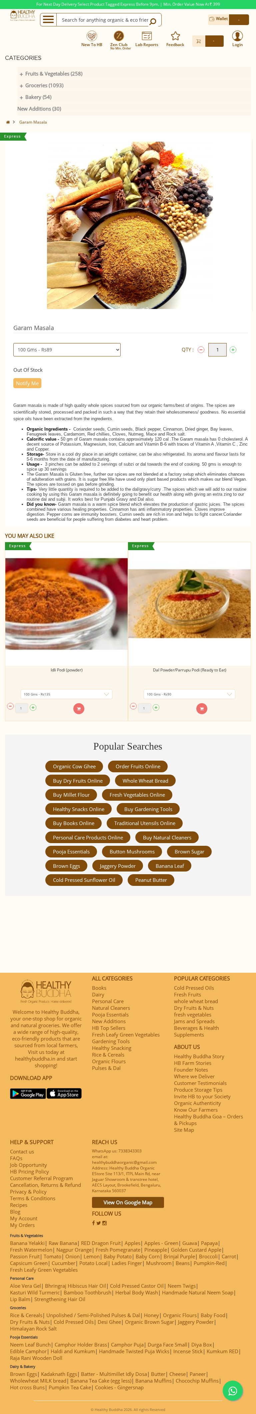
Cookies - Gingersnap (119, 1387)
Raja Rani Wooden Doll (36, 1358)
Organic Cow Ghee (74, 766)
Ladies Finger (127, 1263)
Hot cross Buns (27, 1387)
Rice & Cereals (108, 1054)
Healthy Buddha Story (199, 1056)
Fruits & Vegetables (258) (53, 73)
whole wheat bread (145, 780)
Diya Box (201, 1344)
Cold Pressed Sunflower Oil (84, 880)
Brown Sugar (189, 851)
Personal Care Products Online (88, 837)
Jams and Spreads (194, 1021)
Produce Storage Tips (198, 1089)
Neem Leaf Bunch (30, 1344)
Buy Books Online (73, 823)
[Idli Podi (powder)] (66, 604)
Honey (151, 1315)
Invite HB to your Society (202, 1096)
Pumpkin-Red (209, 1263)
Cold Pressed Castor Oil (137, 1285)
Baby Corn (148, 1256)
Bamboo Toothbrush (87, 1292)
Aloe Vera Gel (25, 1285)
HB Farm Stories (192, 1063)
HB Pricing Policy (29, 1171)
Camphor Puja (127, 1344)
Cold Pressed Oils (194, 987)
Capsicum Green (29, 1263)
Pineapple (155, 1249)
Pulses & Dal (106, 1068)
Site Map (184, 1129)
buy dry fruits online (78, 780)
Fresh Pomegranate (118, 1249)
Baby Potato (118, 1256)
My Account (23, 1218)
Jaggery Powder (118, 865)
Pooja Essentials (71, 851)
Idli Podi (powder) (67, 670)
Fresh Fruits (187, 994)
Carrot (229, 1256)
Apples (132, 1243)
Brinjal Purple (179, 1256)
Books (99, 987)
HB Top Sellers (108, 1028)
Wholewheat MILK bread (38, 1380)
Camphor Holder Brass (81, 1344)
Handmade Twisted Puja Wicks (134, 1351)
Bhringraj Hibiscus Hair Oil (75, 1285)
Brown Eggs (66, 865)
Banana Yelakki (27, 1243)
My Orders (22, 1225)
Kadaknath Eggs (59, 1374)
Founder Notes (191, 1069)
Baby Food (213, 1315)
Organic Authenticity (197, 1103)
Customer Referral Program (41, 1178)
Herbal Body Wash (136, 1292)
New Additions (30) (39, 108)
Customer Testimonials (200, 1083)
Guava (189, 1243)
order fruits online (138, 766)
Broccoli (208, 1256)
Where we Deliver (194, 1076)
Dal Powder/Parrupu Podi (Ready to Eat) (189, 670)
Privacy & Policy (28, 1191)
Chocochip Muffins (197, 1380)
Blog (15, 1211)
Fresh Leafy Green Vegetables (126, 1034)
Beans (183, 1263)
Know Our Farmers (196, 1109)
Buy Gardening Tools (148, 809)
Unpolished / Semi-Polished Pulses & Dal (93, 1315)
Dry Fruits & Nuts (194, 1007)
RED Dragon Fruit (101, 1243)
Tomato (52, 1256)
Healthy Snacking (111, 1048)
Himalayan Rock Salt (33, 1328)
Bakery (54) (38, 97)
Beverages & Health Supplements (196, 1031)
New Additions (109, 1021)
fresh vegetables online (137, 794)
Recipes (18, 1205)
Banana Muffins (153, 1380)
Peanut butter (151, 880)
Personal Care (108, 1001)
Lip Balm (20, 1299)
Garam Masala (33, 122)
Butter (158, 1374)
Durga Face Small (167, 1344)
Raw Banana (63, 1243)
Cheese (177, 1374)
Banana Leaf (170, 865)
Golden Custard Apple (196, 1249)
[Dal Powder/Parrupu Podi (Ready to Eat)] (189, 604)
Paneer (198, 1374)
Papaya (209, 1243)
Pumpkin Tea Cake (70, 1387)
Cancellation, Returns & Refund (45, 1185)
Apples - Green (161, 1243)
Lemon (92, 1256)
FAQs (16, 1158)
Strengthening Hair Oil (59, 1299)
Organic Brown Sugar (149, 1321)
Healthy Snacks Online (78, 809)
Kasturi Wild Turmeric (35, 1292)
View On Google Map (128, 1202)
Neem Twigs (182, 1285)
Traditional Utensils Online (144, 823)
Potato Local (93, 1263)
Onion (72, 1256)
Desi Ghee (109, 1321)
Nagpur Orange (74, 1249)
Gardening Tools (111, 1041)
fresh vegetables (192, 1014)
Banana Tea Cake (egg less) (100, 1380)
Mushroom (159, 1263)
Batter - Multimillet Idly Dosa (114, 1374)
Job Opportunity (28, 1164)
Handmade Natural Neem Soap (197, 1292)
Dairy (98, 994)
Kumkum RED (222, 1351)
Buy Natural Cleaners (167, 837)
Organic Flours (109, 1061)
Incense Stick (188, 1351)
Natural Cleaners (111, 1007)
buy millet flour (71, 794)
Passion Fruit (25, 1256)
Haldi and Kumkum (73, 1351)
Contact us (22, 1151)
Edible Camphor (28, 1351)
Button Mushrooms (132, 851)
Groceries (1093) (44, 85)
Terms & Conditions (32, 1198)
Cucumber (63, 1263)
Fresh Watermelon (31, 1249)
